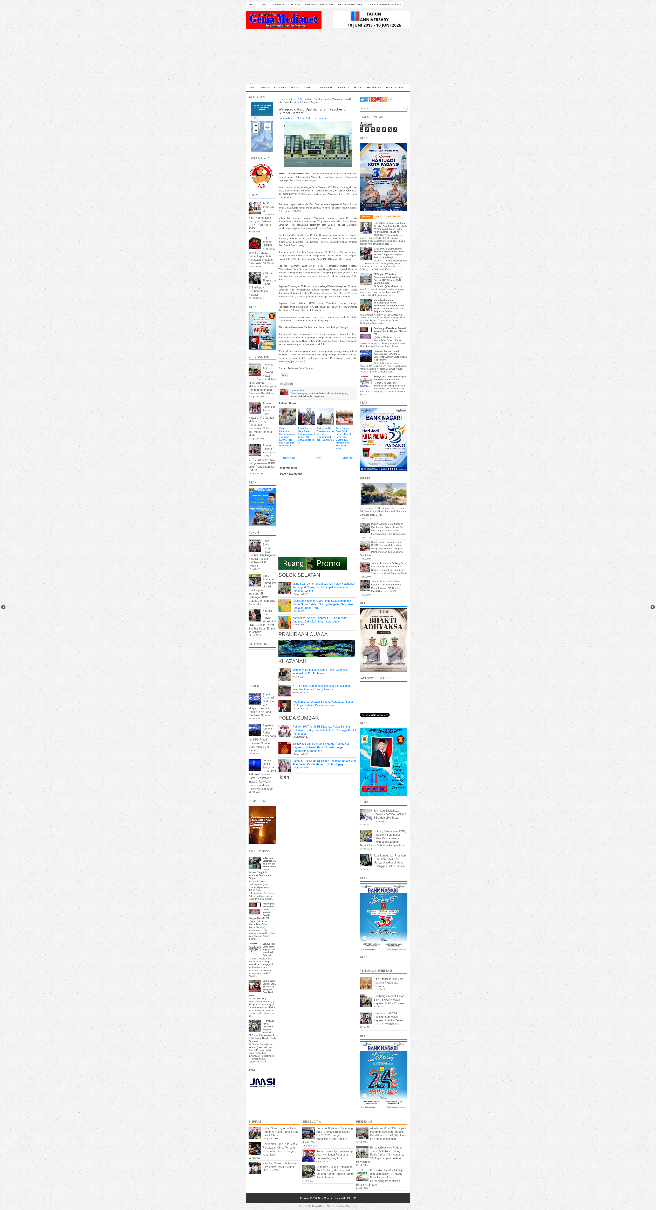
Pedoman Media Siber (350, 4)
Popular (366, 217)
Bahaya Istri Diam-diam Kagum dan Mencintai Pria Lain (269, 950)
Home (252, 87)
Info (264, 4)
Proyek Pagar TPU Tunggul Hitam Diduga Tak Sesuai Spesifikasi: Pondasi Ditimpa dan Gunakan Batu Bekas (383, 511)
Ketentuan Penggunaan (319, 4)
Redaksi (295, 4)
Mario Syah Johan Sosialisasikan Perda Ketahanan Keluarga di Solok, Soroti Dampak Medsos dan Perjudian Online (323, 587)
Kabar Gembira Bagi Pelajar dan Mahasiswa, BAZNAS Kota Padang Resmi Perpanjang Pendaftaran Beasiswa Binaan (380, 1177)
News (295, 87)
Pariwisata (374, 87)
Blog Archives (394, 217)
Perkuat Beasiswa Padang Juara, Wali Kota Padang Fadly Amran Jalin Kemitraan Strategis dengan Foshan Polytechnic (380, 1154)
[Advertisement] (328, 58)
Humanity (309, 87)
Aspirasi (343, 87)
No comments (321, 118)
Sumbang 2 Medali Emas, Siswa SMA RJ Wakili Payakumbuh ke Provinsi (389, 1000)
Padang (291, 99)
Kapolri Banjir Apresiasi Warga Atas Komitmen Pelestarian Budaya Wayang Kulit (334, 1155)
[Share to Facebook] (291, 383)
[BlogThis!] (285, 383)
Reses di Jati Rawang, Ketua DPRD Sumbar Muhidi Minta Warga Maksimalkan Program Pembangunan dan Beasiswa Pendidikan (262, 379)
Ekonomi (280, 87)
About (252, 4)
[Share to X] (288, 383)
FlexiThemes (313, 1206)
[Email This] (281, 383)
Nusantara (326, 87)
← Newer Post (287, 458)
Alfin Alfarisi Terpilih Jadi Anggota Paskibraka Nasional (388, 983)
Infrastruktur (394, 87)
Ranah (264, 87)
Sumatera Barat (321, 99)
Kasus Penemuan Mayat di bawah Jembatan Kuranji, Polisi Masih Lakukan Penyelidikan (287, 437)
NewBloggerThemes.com (346, 1206)
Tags (378, 217)
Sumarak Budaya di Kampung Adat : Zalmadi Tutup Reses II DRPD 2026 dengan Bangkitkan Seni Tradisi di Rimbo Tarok (327, 1135)
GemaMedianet (326, 1198)
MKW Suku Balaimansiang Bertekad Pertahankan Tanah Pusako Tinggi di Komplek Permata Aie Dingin (389, 253)
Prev (3, 607)
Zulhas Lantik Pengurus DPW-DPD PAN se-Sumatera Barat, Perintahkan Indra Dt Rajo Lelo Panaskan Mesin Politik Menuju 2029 (262, 774)
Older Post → (349, 458)
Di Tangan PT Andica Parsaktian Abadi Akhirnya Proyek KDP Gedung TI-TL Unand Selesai (388, 278)
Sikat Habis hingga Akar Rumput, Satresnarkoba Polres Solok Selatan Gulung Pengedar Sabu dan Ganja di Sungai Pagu (322, 604)
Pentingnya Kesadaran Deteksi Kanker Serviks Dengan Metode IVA (390, 331)
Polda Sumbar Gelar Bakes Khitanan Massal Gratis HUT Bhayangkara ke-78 (306, 435)
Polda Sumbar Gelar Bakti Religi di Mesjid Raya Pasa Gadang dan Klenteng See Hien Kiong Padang (343, 438)
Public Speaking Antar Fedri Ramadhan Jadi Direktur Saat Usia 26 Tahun (280, 1132)
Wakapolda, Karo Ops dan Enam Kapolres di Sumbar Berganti (312, 111)
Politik (358, 87)
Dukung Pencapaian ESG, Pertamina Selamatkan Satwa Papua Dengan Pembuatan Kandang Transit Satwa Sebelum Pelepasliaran (383, 838)
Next (653, 607)
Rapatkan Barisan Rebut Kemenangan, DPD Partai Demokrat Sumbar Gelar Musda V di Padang (390, 355)
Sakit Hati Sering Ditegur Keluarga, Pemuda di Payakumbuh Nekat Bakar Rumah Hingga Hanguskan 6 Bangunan (320, 747)
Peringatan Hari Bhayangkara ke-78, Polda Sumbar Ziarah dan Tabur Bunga (325, 434)
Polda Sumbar (304, 99)
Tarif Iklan (279, 4)
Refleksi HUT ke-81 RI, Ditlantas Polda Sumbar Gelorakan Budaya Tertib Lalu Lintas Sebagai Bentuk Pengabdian (324, 730)
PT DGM (351, 1198)
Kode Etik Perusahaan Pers (384, 4)
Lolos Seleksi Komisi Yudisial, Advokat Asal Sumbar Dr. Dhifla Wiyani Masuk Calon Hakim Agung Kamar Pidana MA (390, 227)
